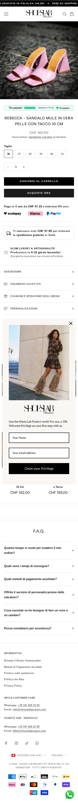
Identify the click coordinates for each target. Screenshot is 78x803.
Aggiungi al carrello (39, 181)
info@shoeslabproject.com (29, 709)
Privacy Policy (13, 685)
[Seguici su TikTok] (27, 743)
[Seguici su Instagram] (16, 743)
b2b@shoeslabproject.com (29, 730)
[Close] (71, 323)
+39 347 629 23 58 (28, 705)
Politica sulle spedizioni (19, 673)
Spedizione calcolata (40, 137)
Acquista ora (39, 193)
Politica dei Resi (14, 679)
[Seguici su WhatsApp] (37, 743)
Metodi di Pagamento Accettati (23, 666)
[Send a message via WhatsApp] (69, 794)
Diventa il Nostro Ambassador (22, 660)
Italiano (57, 755)
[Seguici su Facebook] (6, 743)
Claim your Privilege (39, 468)
